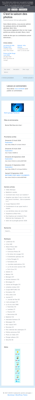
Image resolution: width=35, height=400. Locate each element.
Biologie (8, 277)
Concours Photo (12, 251)
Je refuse (14, 9)
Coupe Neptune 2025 (13, 204)
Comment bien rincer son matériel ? (17, 195)
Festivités (10, 307)
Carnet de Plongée (12, 284)
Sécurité (8, 340)
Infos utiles (9, 294)
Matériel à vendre (11, 192)
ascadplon (16, 69)
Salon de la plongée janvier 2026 (16, 220)
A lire (7, 244)
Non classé (7, 69)
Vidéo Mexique (10, 190)
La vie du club (10, 304)
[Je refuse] (33, 6)
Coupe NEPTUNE (11, 289)
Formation (9, 292)
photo (6, 72)
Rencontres (11, 314)
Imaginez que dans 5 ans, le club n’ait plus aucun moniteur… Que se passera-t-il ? (18, 199)
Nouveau (8, 327)
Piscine (9, 312)
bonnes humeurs (11, 279)
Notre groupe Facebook (12, 113)
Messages (9, 322)
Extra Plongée (11, 259)
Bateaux (10, 249)
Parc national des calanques (15, 329)
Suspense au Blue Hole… (13, 213)
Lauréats (10, 309)
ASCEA (8, 272)
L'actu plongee (10, 302)
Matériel (8, 317)
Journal (8, 297)
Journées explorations (14, 264)
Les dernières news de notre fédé (16, 211)
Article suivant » (28, 78)
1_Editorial (9, 242)
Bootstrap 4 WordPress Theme (17, 395)
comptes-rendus (11, 287)
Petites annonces (11, 332)
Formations (11, 262)
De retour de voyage (14, 254)
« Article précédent (7, 78)
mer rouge (26, 69)
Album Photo (10, 247)
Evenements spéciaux (14, 256)
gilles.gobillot (23, 20)
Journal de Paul (12, 299)
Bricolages (9, 282)
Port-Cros (10, 269)
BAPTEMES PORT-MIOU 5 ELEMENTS (17, 175)
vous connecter (20, 88)
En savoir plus (23, 9)
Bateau (8, 274)
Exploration (8, 142)
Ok (9, 9)
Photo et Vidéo (10, 335)
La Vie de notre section (14, 267)
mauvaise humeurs (12, 319)
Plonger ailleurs (11, 337)
